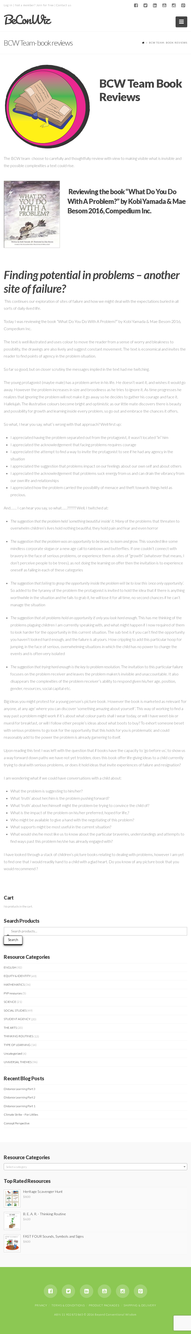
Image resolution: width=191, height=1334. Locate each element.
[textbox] (95, 1166)
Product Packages (104, 1305)
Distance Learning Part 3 (19, 1089)
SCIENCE (10, 1002)
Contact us (63, 5)
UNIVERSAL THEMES (18, 1062)
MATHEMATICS (14, 984)
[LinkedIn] (155, 5)
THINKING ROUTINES (18, 1036)
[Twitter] (145, 5)
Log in (8, 5)
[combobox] (95, 1166)
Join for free (45, 5)
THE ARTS (10, 1028)
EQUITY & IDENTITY (17, 976)
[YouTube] (164, 5)
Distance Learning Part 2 (19, 1097)
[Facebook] (136, 5)
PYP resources (13, 993)
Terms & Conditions (68, 1305)
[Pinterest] (183, 5)
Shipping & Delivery (140, 1305)
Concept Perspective (17, 1123)
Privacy (41, 1305)
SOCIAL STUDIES (15, 1010)
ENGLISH (10, 967)
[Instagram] (174, 5)
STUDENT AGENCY (17, 1019)
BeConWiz (26, 19)
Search (13, 939)
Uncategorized (13, 1053)
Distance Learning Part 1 (19, 1106)
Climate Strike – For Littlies (21, 1114)
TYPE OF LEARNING (17, 1045)
